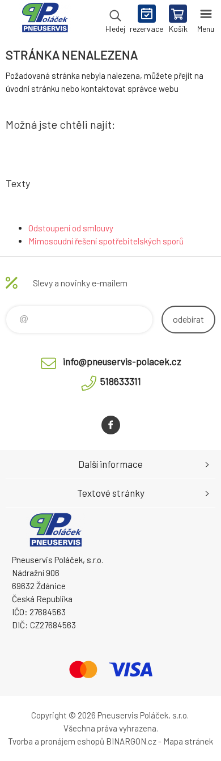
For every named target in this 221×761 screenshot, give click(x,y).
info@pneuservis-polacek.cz (122, 361)
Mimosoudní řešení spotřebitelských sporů (106, 241)
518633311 (120, 381)
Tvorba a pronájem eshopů (56, 741)
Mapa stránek (188, 741)
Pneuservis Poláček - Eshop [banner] (44, 20)
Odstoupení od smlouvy (70, 228)
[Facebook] (110, 425)
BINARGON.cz (131, 741)
